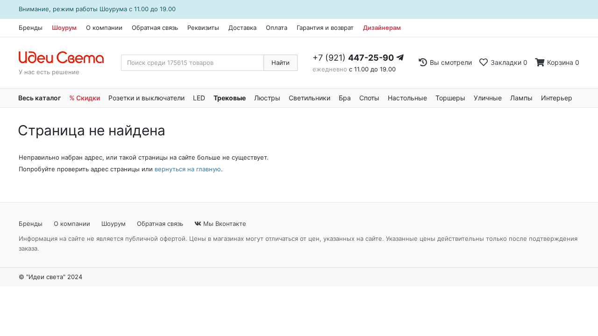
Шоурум (64, 27)
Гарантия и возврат (325, 27)
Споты (369, 98)
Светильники (309, 98)
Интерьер (556, 98)
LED (199, 98)
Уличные (488, 98)
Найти (280, 62)
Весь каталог (39, 98)
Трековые (230, 98)
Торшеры (450, 98)
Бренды (31, 27)
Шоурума (113, 9)
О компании (104, 27)
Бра (345, 98)
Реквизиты (203, 27)
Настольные (407, 98)
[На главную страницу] (66, 58)
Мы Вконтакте (223, 223)
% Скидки (84, 98)
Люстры (267, 98)
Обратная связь (155, 27)
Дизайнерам (382, 27)
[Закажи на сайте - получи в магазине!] (2, 155)
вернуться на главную (188, 169)
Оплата (276, 27)
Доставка (242, 27)
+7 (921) (353, 58)
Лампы (521, 98)
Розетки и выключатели (146, 98)
